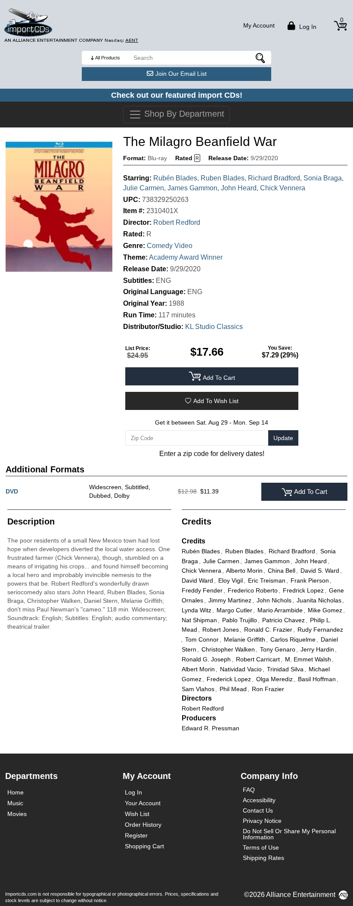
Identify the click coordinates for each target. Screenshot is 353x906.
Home (15, 792)
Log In (133, 792)
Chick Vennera (282, 188)
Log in (306, 26)
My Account (259, 25)
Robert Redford (176, 222)
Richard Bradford (274, 178)
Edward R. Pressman (210, 728)
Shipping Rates (263, 857)
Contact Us (258, 810)
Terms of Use (261, 847)
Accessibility (259, 800)
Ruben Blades (223, 178)
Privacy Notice (262, 820)
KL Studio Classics (214, 326)
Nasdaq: (121, 40)
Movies (17, 813)
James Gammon (192, 188)
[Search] (260, 58)
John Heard (239, 188)
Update (283, 437)
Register (136, 835)
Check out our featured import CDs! (176, 95)
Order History (143, 824)
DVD (12, 491)
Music (15, 803)
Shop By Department (183, 113)
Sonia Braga (322, 178)
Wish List (137, 813)
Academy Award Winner (186, 257)
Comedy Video (169, 245)
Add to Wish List (215, 400)
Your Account (143, 803)
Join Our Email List (181, 73)
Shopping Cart (144, 846)
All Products (107, 57)
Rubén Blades (175, 178)
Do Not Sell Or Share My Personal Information (289, 834)
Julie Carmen (143, 188)
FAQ (249, 789)
